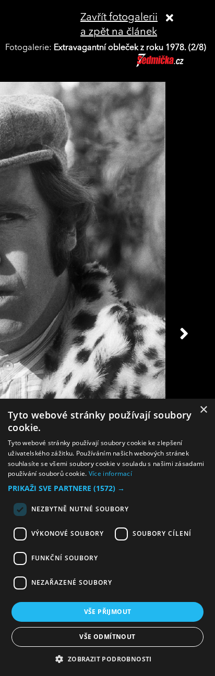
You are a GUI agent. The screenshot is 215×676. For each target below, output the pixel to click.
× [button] (203, 410)
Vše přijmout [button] (108, 611)
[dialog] (107, 537)
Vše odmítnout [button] (107, 636)
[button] (107, 488)
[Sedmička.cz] (173, 65)
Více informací (110, 473)
